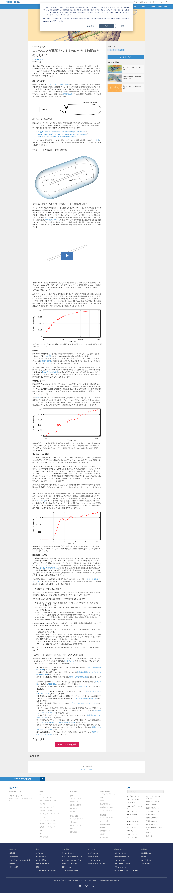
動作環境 (12, 863)
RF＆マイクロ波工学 (106, 817)
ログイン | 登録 (86, 769)
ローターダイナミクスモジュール (154, 797)
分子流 (102, 800)
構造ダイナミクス (75, 825)
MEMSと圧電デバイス (77, 819)
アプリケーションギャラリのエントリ (83, 703)
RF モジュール (69, 661)
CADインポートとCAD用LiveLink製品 (20, 799)
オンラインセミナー (94, 853)
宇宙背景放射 (67, 94)
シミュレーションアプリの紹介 (46, 870)
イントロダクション (46, 797)
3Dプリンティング (133, 796)
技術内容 (149, 836)
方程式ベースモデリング (47, 827)
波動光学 (103, 834)
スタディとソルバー (46, 810)
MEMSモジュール (132, 824)
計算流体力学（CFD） (107, 810)
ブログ (144, 6)
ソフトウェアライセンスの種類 (20, 860)
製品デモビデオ (41, 856)
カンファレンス (132, 834)
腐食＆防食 (73, 808)
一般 (41, 791)
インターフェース (15, 796)
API (41, 794)
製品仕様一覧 (14, 856)
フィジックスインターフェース (49, 814)
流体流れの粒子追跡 (106, 807)
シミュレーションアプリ (47, 807)
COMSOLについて (147, 853)
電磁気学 (121, 50)
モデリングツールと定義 (47, 820)
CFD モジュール (132, 811)
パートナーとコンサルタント (124, 863)
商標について (78, 880)
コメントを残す (125, 57)
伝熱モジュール (151, 804)
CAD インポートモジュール (135, 807)
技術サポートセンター (121, 853)
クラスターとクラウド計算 (48, 800)
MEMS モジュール (133, 821)
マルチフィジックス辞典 (70, 870)
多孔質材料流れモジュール (154, 828)
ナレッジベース (83, 686)
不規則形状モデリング (153, 801)
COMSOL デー (93, 856)
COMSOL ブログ (38, 47)
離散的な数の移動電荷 (50, 372)
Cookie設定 (90, 26)
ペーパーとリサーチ (42, 863)
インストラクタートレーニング (72, 856)
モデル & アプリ (41, 853)
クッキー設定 (87, 880)
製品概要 (12, 853)
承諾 (106, 26)
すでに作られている (52, 220)
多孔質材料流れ (105, 804)
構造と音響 (74, 816)
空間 (96, 682)
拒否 (122, 26)
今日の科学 (112, 50)
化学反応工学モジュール (154, 818)
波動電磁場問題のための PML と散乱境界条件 (58, 722)
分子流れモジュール (152, 811)
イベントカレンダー (94, 860)
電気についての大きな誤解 (59, 84)
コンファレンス (132, 837)
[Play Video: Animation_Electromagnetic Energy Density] (67, 256)
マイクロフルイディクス (108, 794)
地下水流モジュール (152, 824)
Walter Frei (39, 59)
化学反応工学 (74, 802)
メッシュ (42, 817)
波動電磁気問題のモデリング (86, 698)
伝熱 (101, 797)
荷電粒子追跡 (104, 837)
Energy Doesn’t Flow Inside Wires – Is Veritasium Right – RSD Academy (61, 132)
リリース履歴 (14, 867)
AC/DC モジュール (133, 799)
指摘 (97, 140)
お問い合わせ (143, 2)
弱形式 (148, 833)
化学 (71, 796)
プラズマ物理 (104, 821)
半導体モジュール (152, 821)
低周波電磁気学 (105, 824)
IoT (128, 818)
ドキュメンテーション (121, 867)
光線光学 (103, 827)
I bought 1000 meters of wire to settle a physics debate (56, 136)
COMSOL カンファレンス (96, 863)
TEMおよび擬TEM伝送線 (78, 677)
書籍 (37, 867)
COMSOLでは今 (15, 791)
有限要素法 (52, 684)
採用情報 (144, 856)
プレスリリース (146, 860)
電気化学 (72, 811)
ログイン (160, 2)
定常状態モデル (45, 361)
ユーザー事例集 (41, 860)
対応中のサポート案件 (121, 856)
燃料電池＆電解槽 (75, 805)
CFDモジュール (132, 814)
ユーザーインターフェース (48, 823)
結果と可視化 (44, 837)
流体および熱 (105, 791)
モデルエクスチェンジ (69, 863)
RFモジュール (131, 831)
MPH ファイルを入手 (67, 744)
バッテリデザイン (75, 798)
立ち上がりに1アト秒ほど (49, 568)
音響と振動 (73, 832)
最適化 (42, 830)
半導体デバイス (105, 831)
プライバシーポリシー (66, 880)
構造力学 (72, 828)
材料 (41, 833)
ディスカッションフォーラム (71, 860)
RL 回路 (49, 356)
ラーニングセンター (159, 6)
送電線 (38, 398)
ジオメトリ (43, 804)
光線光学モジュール (152, 808)
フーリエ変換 (41, 501)
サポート (135, 2)
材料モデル (73, 822)
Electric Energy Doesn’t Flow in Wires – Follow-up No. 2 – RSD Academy (62, 134)
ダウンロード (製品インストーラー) (126, 870)
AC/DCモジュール (133, 803)
